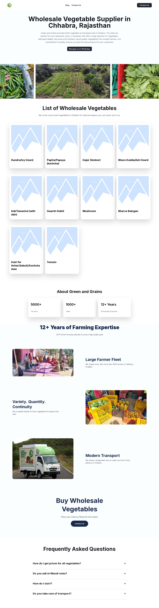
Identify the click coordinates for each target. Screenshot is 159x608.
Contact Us (144, 5)
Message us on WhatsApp (79, 49)
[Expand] (125, 563)
